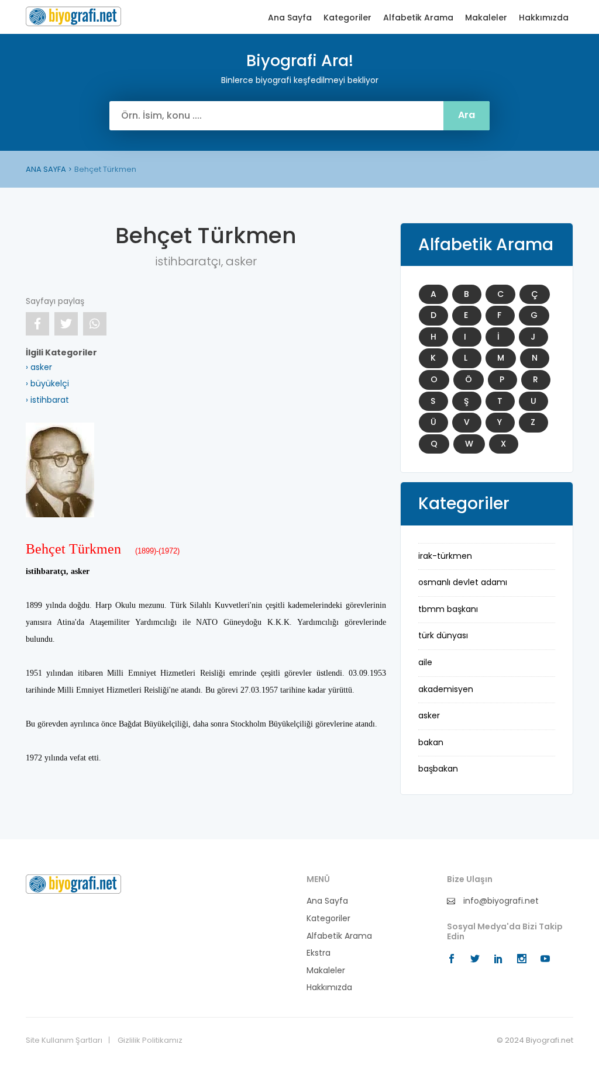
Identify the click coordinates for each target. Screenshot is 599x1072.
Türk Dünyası (443, 635)
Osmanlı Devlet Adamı (462, 582)
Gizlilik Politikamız (150, 1040)
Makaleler (486, 17)
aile (425, 662)
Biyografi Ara (73, 16)
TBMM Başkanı (448, 609)
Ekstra (319, 953)
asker (429, 715)
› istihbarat (47, 400)
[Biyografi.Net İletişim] (73, 883)
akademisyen (445, 689)
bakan (430, 742)
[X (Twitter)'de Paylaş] (66, 324)
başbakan (438, 768)
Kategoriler (347, 17)
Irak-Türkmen (445, 556)
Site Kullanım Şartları (64, 1040)
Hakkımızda (544, 17)
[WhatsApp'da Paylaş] (94, 324)
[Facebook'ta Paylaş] (37, 324)
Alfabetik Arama (418, 17)
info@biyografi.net (500, 901)
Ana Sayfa (290, 17)
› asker (39, 367)
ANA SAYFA (46, 169)
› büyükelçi (47, 383)
